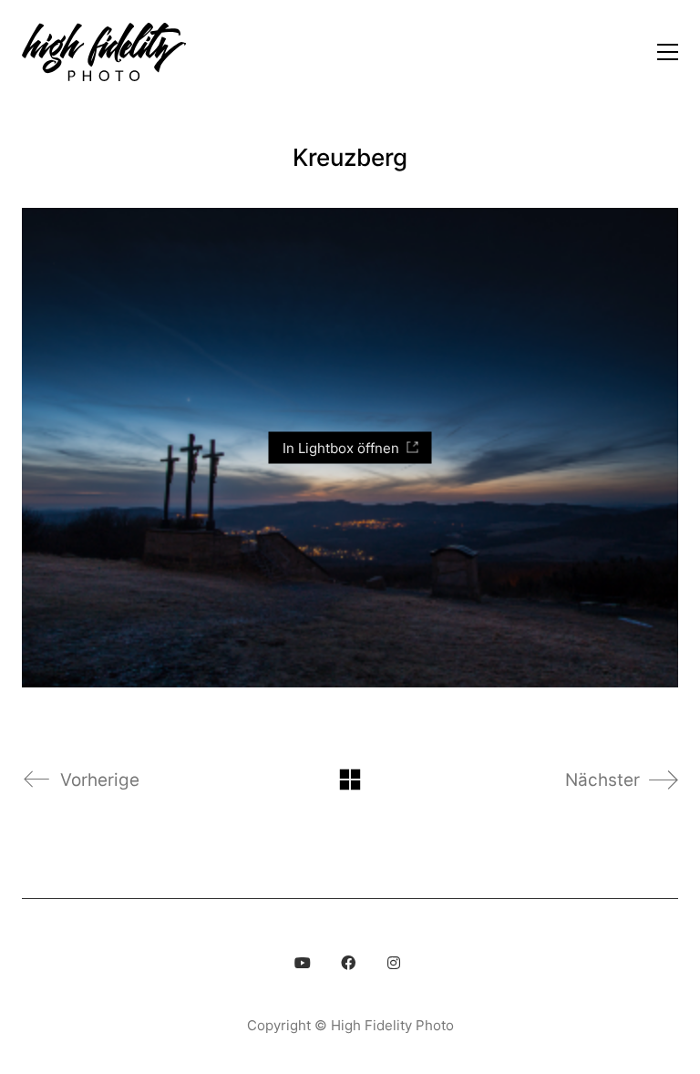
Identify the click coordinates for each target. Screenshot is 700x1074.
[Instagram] (394, 963)
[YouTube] (302, 963)
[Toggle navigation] (667, 52)
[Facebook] (348, 963)
